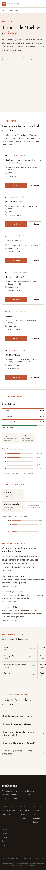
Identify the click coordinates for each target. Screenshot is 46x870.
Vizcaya (5, 834)
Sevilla (35, 822)
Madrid (36, 810)
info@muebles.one (9, 798)
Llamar (36, 185)
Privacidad (24, 814)
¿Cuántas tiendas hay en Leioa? (16, 724)
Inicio (4, 10)
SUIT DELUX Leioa (13, 201)
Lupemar (9, 316)
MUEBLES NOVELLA (14, 277)
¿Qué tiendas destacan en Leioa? (17, 716)
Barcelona (37, 814)
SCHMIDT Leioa (12, 355)
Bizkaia (10, 10)
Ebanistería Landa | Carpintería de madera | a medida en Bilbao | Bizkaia (23, 161)
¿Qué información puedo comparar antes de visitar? (18, 733)
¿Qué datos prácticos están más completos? (17, 752)
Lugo (4, 845)
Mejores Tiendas (9, 810)
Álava (4, 841)
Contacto (6, 814)
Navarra (5, 837)
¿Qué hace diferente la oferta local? (18, 743)
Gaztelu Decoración (13, 240)
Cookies (23, 818)
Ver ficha (16, 185)
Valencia (36, 818)
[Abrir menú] (41, 4)
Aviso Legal (24, 810)
